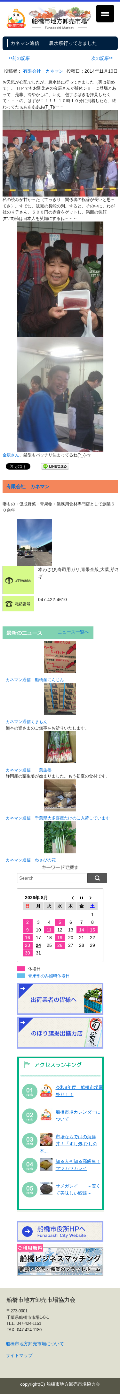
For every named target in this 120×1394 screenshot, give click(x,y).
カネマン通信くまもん (26, 721)
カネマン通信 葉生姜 (29, 770)
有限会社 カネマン (43, 71)
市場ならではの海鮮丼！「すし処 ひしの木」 (68, 1144)
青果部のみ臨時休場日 (49, 975)
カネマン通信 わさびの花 (31, 860)
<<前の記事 (19, 57)
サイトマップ (19, 1355)
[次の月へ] (92, 897)
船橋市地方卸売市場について (35, 1343)
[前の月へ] (71, 897)
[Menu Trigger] (105, 13)
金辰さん (11, 455)
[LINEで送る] (55, 466)
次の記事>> (102, 57)
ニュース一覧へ (73, 631)
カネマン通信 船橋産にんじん (35, 679)
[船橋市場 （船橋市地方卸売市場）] (49, 27)
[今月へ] (81, 897)
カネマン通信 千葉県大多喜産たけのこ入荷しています (58, 818)
